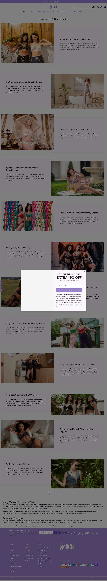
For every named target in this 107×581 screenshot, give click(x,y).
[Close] (84, 271)
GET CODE (69, 290)
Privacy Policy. (68, 304)
